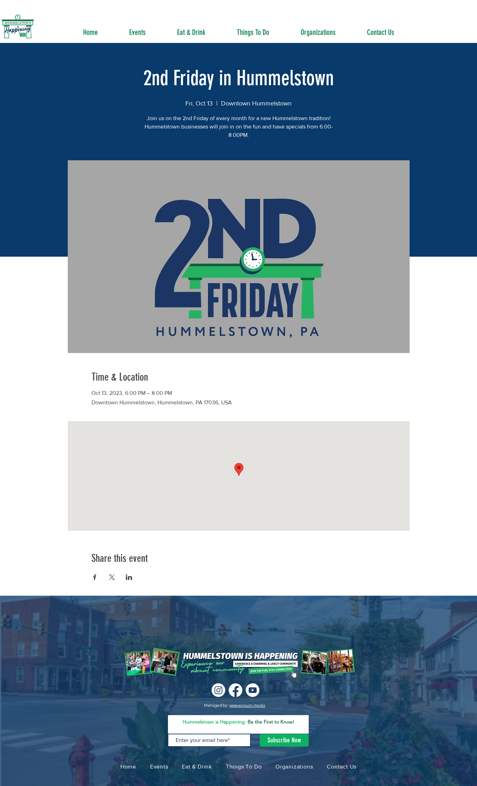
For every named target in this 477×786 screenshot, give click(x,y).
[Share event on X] (112, 577)
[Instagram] (218, 690)
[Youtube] (252, 690)
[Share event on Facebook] (94, 577)
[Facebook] (235, 690)
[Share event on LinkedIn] (129, 577)
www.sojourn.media (247, 705)
